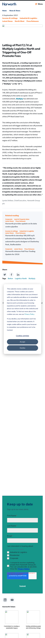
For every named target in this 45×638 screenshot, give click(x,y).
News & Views (14, 11)
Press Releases (33, 21)
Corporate (8, 219)
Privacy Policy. (29, 314)
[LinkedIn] (5, 600)
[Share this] (4, 274)
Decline (22, 348)
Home (4, 11)
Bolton (10, 278)
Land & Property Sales (21, 219)
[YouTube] (12, 600)
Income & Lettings (10, 18)
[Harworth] (9, 4)
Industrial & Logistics (28, 18)
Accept (22, 342)
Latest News (7, 21)
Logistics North (21, 278)
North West (19, 21)
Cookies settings (22, 336)
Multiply (19, 99)
